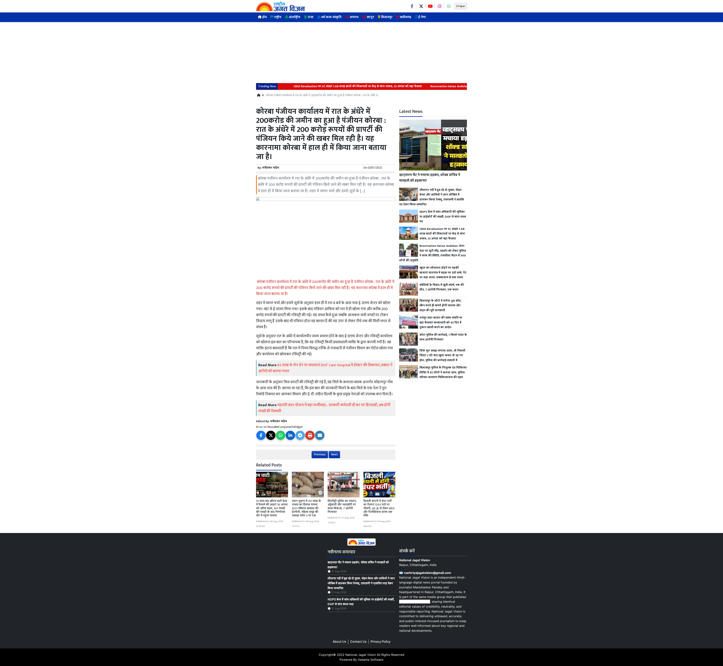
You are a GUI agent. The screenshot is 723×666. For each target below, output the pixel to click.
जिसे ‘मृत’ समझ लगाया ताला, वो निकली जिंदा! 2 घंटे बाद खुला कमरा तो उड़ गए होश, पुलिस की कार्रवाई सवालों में (442, 355)
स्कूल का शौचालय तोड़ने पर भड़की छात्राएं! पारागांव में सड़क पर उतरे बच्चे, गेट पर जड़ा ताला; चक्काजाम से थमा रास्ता (443, 272)
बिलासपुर (386, 17)
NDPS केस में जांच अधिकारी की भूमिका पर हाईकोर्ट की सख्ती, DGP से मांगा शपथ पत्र (442, 217)
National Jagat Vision (360, 655)
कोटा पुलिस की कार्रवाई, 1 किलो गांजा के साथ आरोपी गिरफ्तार (443, 337)
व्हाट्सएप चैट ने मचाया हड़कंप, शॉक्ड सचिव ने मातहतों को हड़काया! (429, 178)
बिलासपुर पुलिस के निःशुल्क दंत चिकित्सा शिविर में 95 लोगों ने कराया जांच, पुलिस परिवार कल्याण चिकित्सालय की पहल (443, 372)
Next (334, 454)
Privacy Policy (380, 641)
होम (264, 17)
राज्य (310, 17)
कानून (370, 17)
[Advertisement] (361, 50)
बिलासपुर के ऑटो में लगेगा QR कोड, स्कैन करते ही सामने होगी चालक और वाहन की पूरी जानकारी (440, 305)
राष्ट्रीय (277, 17)
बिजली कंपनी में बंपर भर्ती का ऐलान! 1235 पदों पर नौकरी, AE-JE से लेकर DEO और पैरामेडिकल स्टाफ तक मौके (378, 508)
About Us (339, 641)
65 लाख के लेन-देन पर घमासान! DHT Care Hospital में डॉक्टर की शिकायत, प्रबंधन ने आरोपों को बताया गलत (325, 368)
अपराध (353, 17)
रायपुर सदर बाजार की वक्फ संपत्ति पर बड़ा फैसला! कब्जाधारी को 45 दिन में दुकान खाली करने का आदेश (440, 322)
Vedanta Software (370, 659)
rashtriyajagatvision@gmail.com (427, 573)
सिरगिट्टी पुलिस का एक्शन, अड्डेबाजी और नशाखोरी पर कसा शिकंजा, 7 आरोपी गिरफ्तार (342, 507)
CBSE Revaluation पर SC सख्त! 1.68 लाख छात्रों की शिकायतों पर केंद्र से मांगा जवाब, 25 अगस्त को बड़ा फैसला (336, 86)
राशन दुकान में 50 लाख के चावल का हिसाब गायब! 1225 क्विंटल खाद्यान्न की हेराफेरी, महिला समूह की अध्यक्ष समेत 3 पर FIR (306, 508)
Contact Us (358, 641)
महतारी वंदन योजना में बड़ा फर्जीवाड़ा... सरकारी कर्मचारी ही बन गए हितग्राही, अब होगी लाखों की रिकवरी (324, 408)
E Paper (460, 6)
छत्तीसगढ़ (405, 17)
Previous (320, 454)
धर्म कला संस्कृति (330, 17)
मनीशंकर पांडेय (270, 167)
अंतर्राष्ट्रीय (294, 17)
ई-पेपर (421, 17)
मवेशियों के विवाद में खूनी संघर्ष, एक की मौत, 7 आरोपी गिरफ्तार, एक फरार (441, 287)
